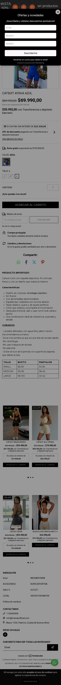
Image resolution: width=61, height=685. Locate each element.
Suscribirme (30, 53)
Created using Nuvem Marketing (30, 63)
